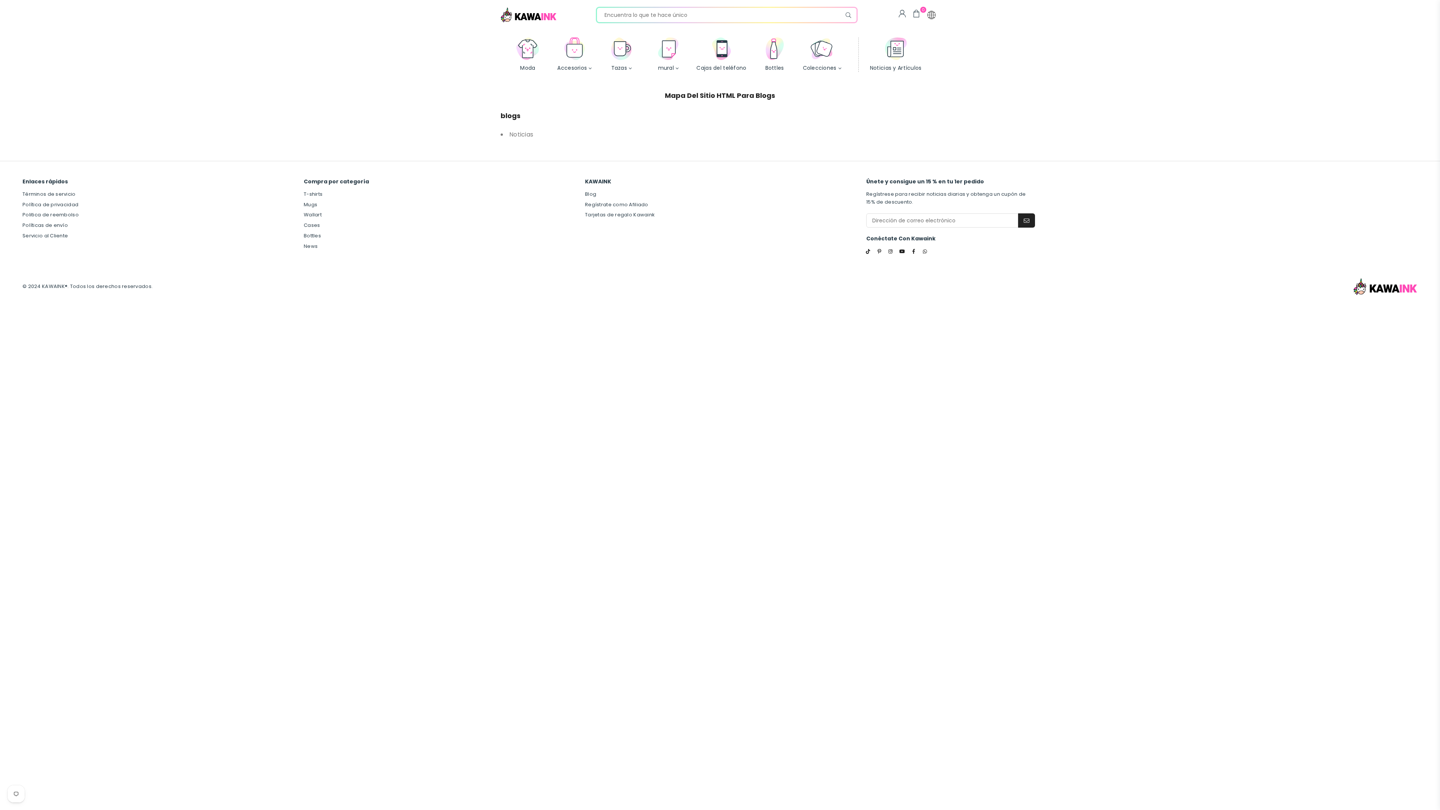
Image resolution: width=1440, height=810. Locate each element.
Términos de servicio (49, 194)
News (311, 246)
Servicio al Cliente (45, 235)
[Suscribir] (1026, 220)
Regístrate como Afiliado (616, 204)
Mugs (310, 204)
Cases (312, 225)
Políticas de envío (45, 225)
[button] (931, 15)
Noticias (521, 134)
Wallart (313, 214)
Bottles (312, 235)
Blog (590, 194)
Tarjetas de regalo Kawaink (620, 214)
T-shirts (313, 194)
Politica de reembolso (50, 214)
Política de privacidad (50, 204)
